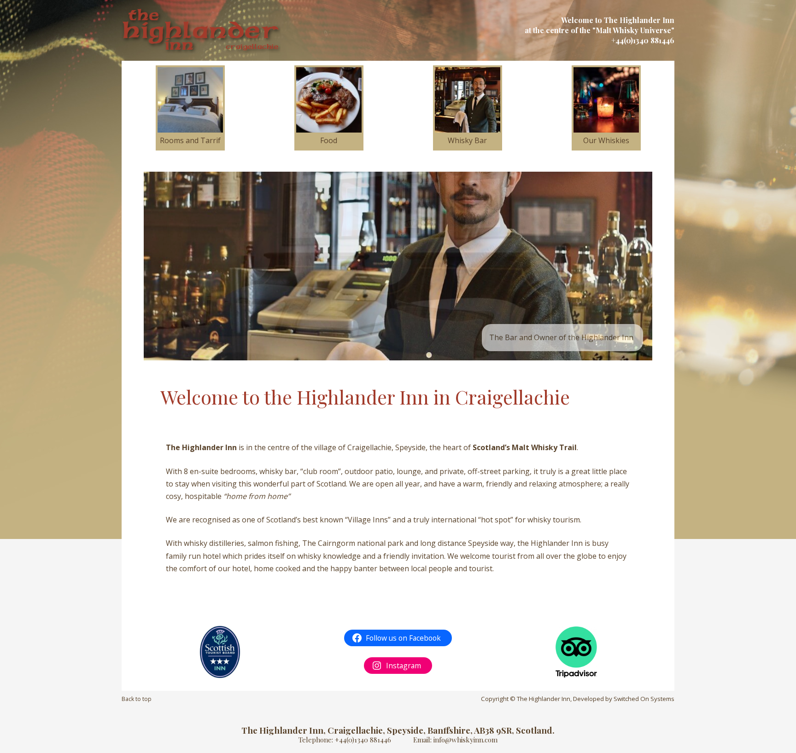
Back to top (137, 699)
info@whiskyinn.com (465, 739)
